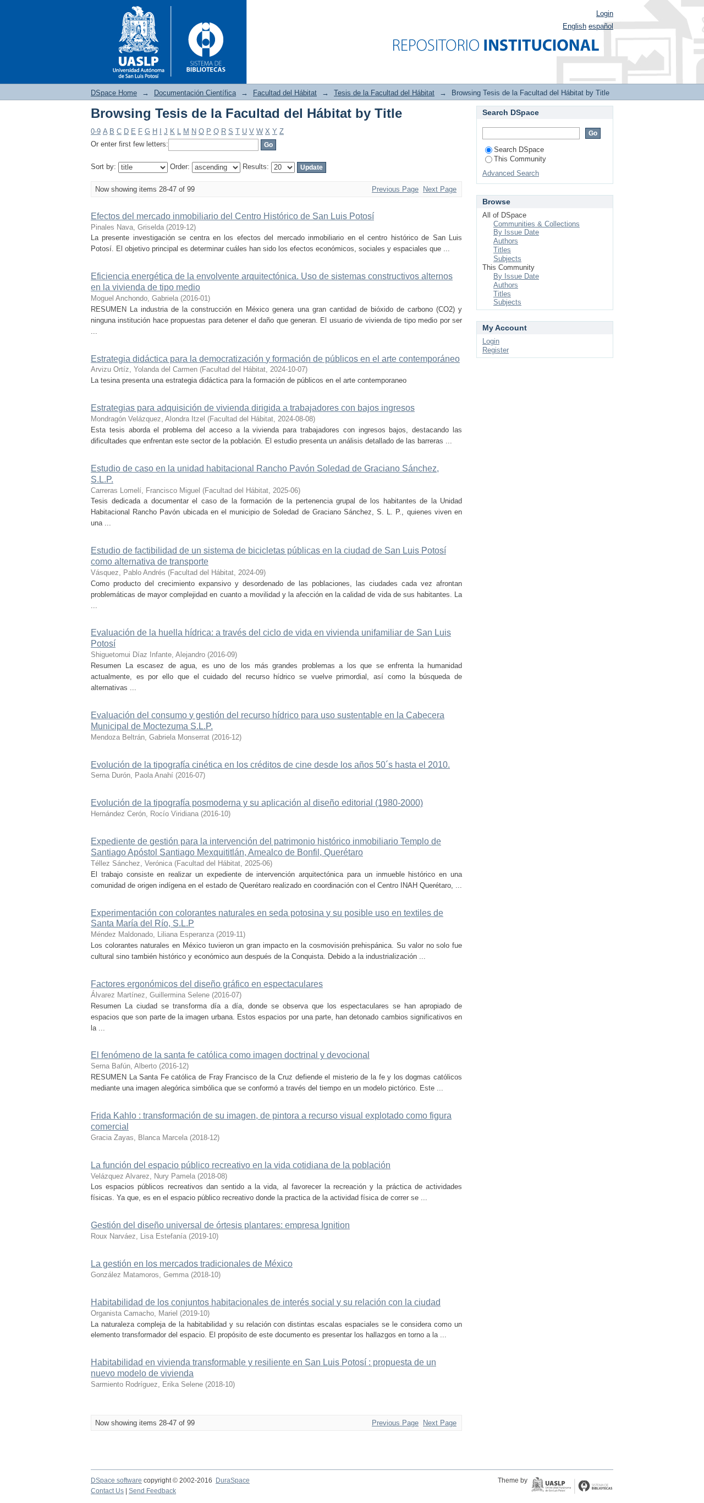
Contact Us (107, 1491)
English (574, 26)
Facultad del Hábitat (285, 93)
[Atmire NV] (572, 1486)
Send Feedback (152, 1491)
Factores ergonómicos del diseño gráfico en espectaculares (207, 984)
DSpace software (116, 1480)
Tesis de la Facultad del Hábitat (384, 93)
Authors (505, 241)
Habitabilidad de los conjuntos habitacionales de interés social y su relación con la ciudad (266, 1302)
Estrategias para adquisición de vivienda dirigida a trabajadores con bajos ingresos (253, 408)
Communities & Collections (536, 224)
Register (495, 350)
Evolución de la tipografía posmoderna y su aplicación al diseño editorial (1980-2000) (257, 802)
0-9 (96, 131)
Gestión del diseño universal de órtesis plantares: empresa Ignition (220, 1225)
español (600, 26)
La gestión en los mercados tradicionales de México (192, 1263)
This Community (520, 159)
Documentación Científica (195, 93)
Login (604, 13)
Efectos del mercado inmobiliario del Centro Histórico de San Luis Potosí (232, 216)
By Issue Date (516, 232)
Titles (502, 250)
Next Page (440, 189)
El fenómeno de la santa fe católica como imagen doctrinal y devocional (230, 1055)
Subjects (507, 258)
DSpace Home (114, 93)
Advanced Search (510, 173)
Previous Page (395, 189)
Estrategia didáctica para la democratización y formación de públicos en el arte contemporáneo (275, 358)
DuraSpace (233, 1480)
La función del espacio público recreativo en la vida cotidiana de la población (241, 1165)
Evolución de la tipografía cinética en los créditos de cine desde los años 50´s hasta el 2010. (270, 764)
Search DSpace (519, 149)
